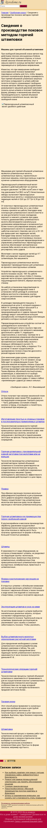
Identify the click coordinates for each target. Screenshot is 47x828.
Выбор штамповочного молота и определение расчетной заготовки (18, 637)
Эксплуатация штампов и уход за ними (20, 606)
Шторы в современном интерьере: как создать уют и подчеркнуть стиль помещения (25, 796)
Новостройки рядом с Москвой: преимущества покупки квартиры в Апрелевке (21, 791)
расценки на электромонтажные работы (29, 805)
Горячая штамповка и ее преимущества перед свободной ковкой (21, 517)
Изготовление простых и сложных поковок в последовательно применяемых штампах (23, 420)
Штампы (5, 546)
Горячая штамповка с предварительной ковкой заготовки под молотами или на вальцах (21, 454)
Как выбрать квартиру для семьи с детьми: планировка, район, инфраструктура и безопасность (24, 774)
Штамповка (7, 729)
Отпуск (4, 391)
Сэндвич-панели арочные (16, 786)
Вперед (11, 761)
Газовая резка (8, 701)
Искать (23, 6)
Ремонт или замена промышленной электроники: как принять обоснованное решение (23, 781)
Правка (4, 489)
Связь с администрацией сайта (28, 821)
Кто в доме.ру (29, 812)
